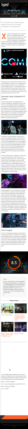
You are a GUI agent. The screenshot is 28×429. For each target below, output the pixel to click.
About (14, 427)
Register (25, 1)
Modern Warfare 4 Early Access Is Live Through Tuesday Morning (7, 335)
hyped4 (5, 279)
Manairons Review (19, 333)
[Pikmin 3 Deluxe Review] (7, 312)
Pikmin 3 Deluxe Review (7, 315)
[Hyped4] (5, 6)
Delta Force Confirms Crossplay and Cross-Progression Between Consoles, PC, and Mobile (20, 317)
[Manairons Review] (21, 331)
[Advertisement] (14, 354)
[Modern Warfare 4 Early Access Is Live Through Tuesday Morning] (7, 331)
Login (22, 1)
